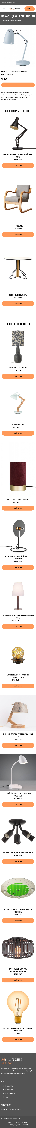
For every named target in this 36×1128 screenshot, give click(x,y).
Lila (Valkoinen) (18, 424)
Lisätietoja (18, 85)
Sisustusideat (9, 1090)
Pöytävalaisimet (16, 21)
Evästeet (25, 1122)
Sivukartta (25, 1125)
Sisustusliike (9, 1086)
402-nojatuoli (18, 226)
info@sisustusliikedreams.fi (8, 2)
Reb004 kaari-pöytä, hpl (18, 295)
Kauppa (29, 9)
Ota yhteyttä (17, 1122)
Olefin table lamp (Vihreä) (18, 367)
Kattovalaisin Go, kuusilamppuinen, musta (18, 853)
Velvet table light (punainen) (18, 499)
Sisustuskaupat (10, 1093)
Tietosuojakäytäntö (14, 1125)
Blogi (6, 1097)
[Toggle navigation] (3, 8)
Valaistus (6, 21)
